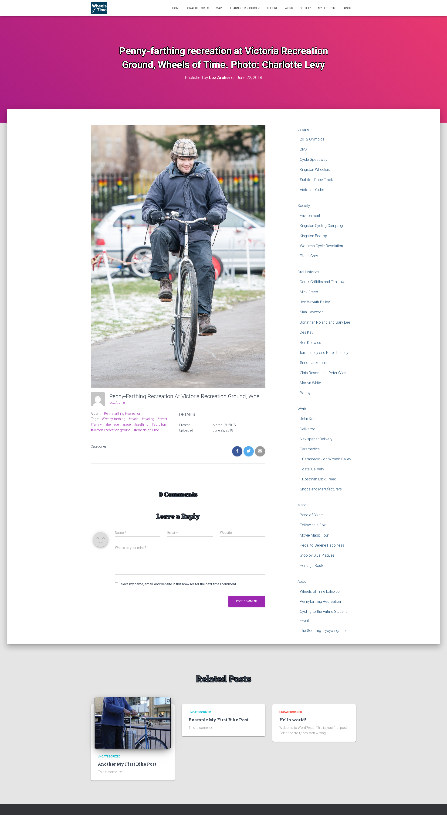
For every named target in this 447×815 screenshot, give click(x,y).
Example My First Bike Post (219, 720)
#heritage (112, 424)
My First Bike (327, 8)
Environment (310, 215)
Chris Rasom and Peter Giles (323, 373)
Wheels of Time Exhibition (321, 591)
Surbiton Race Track (316, 180)
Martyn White (310, 383)
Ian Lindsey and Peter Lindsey (324, 352)
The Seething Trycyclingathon (324, 630)
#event (162, 419)
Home (176, 8)
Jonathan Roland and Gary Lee (325, 322)
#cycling (148, 419)
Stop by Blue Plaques (317, 555)
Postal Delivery (312, 469)
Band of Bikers (312, 515)
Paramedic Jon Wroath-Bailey (326, 459)
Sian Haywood (312, 312)
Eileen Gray (309, 256)
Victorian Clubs (312, 190)
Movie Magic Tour (314, 535)
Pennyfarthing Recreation (122, 413)
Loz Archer (117, 402)
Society (305, 8)
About (348, 8)
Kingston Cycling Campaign (322, 225)
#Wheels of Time (146, 430)
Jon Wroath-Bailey (315, 302)
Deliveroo (307, 429)
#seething (141, 424)
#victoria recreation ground (111, 430)
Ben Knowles (310, 342)
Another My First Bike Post (127, 764)
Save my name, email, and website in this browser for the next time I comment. (179, 584)
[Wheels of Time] (99, 8)
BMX (304, 149)
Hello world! (292, 720)
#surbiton (159, 424)
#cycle (133, 419)
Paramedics (310, 449)
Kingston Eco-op (313, 236)
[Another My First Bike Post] (132, 722)
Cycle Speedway (313, 159)
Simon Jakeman (313, 362)
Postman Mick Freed (319, 479)
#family (96, 424)
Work (289, 8)
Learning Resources (245, 8)
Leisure (272, 8)
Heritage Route (312, 565)
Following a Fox (313, 525)
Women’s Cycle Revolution (321, 246)
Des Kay (306, 332)
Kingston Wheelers (315, 169)
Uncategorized (109, 756)
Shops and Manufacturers (321, 489)
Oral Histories (198, 8)
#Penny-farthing (113, 419)
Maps (219, 8)
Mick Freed (309, 292)
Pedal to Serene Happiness (322, 545)
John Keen (308, 419)
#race (126, 424)
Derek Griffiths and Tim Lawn (323, 282)
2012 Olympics (312, 139)
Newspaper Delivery (316, 439)
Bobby (305, 393)
